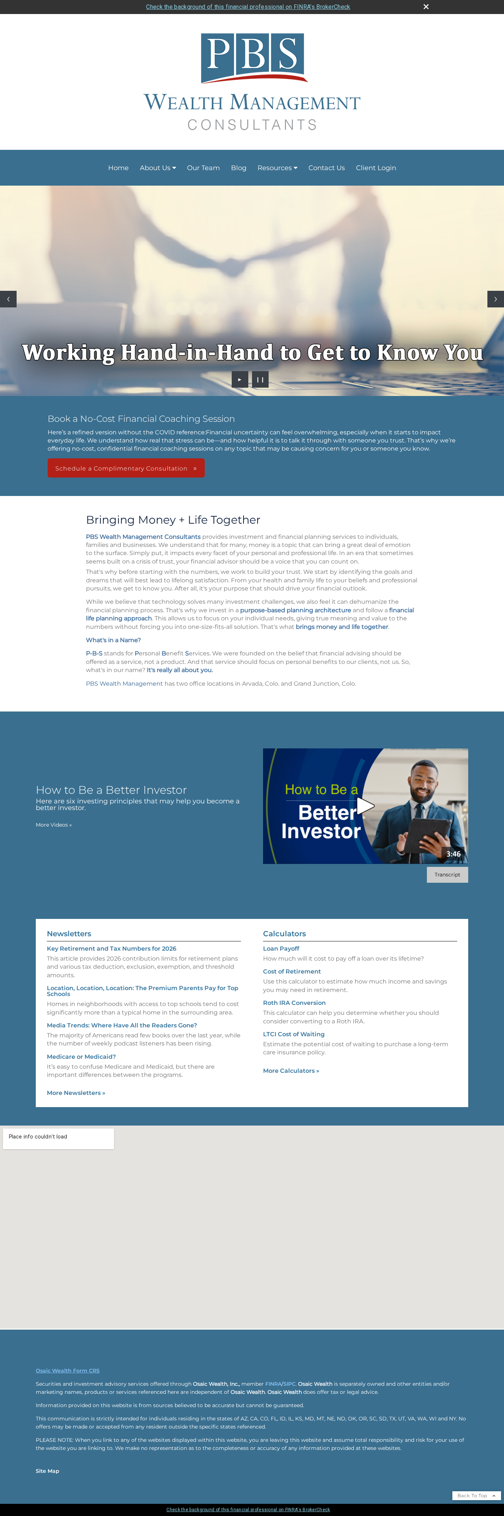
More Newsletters (76, 1092)
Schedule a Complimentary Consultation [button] (122, 468)
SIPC (289, 1384)
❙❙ (260, 379)
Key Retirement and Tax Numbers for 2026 (111, 948)
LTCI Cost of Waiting (294, 1034)
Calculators (284, 933)
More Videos (54, 824)
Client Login (376, 168)
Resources (275, 168)
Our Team (203, 168)
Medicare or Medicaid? (81, 1056)
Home (118, 168)
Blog (238, 168)
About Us (155, 168)
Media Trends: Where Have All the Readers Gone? (122, 1025)
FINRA (273, 1384)
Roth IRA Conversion (294, 1002)
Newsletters (69, 933)
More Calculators (291, 1070)
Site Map (47, 1471)
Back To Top (473, 1495)
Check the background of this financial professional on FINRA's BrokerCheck (248, 6)
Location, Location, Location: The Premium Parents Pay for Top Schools (142, 991)
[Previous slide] (8, 299)
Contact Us (326, 168)
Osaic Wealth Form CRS (68, 1370)
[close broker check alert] (426, 7)
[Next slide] (495, 299)
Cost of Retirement (292, 971)
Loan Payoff (281, 948)
